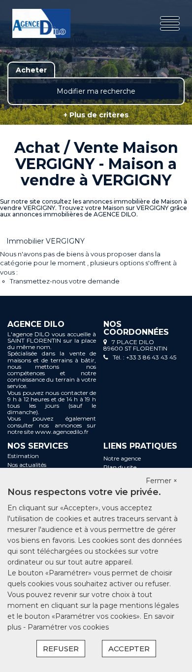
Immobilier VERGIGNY (45, 241)
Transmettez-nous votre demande (65, 281)
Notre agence (122, 458)
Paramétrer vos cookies (68, 627)
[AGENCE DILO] (41, 23)
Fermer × (161, 480)
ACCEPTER (129, 648)
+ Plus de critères (96, 114)
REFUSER (61, 648)
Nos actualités (26, 464)
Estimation (23, 456)
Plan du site (119, 467)
